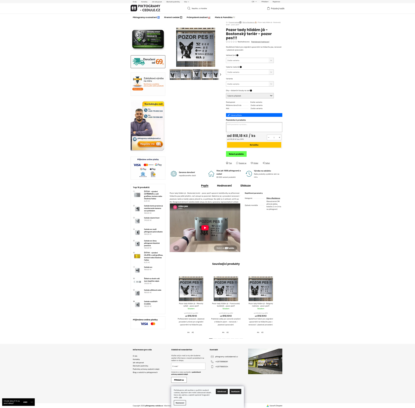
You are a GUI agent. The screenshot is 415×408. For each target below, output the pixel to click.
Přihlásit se (179, 380)
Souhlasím (235, 391)
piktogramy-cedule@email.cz (226, 356)
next (280, 307)
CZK (253, 1)
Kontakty (144, 2)
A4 (188, 332)
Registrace (276, 1)
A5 (193, 332)
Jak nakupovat (157, 2)
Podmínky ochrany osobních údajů (146, 369)
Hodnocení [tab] (224, 185)
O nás (135, 2)
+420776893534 (221, 366)
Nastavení (180, 403)
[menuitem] (146, 17)
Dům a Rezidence (273, 198)
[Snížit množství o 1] (268, 137)
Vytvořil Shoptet (276, 406)
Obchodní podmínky (173, 2)
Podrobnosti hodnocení (260, 42)
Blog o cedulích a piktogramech (145, 372)
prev (171, 307)
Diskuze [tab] (246, 185)
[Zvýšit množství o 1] (279, 137)
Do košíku (254, 145)
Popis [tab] (204, 185)
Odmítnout (221, 391)
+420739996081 (221, 361)
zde (180, 397)
